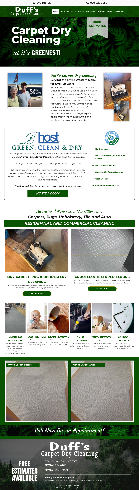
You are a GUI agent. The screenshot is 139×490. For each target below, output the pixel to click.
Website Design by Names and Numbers (69, 488)
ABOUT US (65, 11)
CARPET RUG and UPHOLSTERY (83, 11)
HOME (55, 11)
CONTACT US (119, 11)
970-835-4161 (55, 465)
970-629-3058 (56, 470)
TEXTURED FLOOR (105, 11)
